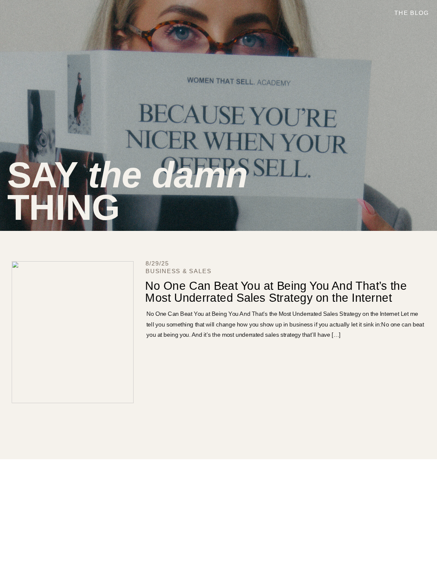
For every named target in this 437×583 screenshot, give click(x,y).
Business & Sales (178, 271)
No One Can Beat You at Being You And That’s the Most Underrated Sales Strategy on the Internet (276, 291)
